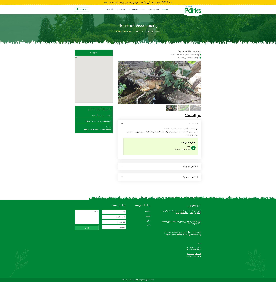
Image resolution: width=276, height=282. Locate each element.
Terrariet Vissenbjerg (123, 31)
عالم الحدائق (121, 9)
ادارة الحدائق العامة (137, 9)
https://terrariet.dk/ (92, 121)
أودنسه (137, 31)
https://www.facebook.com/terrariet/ (97, 129)
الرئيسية (165, 9)
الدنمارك (148, 31)
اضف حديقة (83, 9)
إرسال (87, 227)
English (108, 9)
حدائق (148, 221)
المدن (148, 216)
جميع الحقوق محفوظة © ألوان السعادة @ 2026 (138, 279)
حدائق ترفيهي (154, 9)
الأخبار (148, 225)
